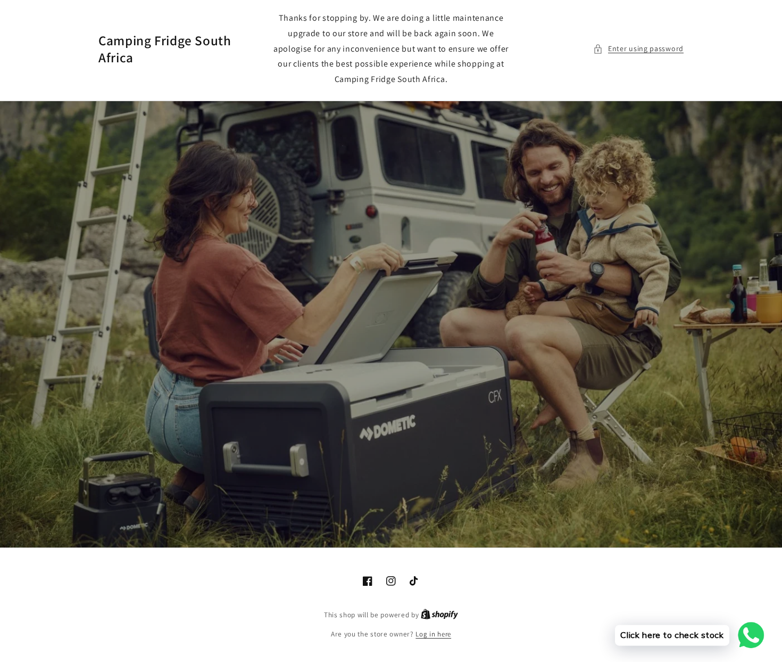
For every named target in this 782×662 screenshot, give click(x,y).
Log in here (433, 634)
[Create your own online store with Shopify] (439, 614)
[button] (638, 48)
